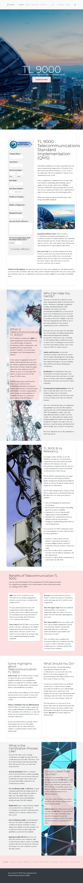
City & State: (14, 162)
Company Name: (15, 154)
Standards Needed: (16, 213)
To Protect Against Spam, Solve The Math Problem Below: (20, 239)
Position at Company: (17, 197)
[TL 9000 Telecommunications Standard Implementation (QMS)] (11, 4)
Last (18, 176)
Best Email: (13, 180)
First (10, 176)
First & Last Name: (16, 170)
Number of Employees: (17, 205)
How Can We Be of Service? (19, 221)
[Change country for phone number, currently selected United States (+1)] (11, 192)
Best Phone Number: (16, 189)
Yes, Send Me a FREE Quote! (20, 249)
